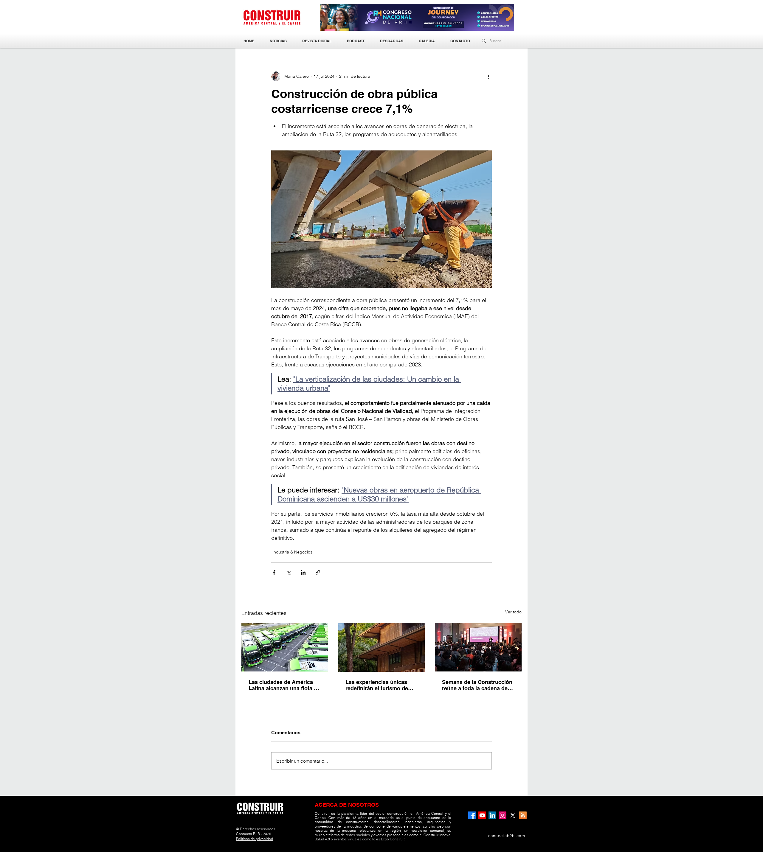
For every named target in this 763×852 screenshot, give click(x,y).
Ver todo (513, 612)
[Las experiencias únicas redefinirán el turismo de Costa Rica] (381, 647)
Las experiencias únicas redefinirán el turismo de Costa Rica (376, 685)
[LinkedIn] (492, 815)
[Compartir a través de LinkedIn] (303, 572)
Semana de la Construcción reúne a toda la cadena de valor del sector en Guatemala (477, 685)
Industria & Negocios (292, 552)
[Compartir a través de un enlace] (318, 572)
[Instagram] (502, 815)
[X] (513, 815)
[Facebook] (472, 815)
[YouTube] (482, 815)
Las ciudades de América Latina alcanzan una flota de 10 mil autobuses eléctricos (284, 685)
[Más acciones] (488, 76)
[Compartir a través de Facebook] (274, 572)
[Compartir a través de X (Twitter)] (288, 572)
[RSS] (523, 815)
